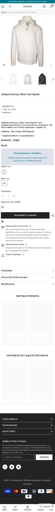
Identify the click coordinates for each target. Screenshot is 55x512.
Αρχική (4, 12)
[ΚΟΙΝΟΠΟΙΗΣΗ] (52, 215)
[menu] (2, 6)
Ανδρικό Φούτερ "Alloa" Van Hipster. (20, 94)
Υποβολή (44, 457)
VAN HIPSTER (8, 106)
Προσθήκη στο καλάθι (26, 215)
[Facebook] (5, 467)
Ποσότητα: (6, 191)
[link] (3, 207)
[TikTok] (18, 467)
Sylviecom (27, 484)
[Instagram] (11, 467)
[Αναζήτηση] (10, 6)
